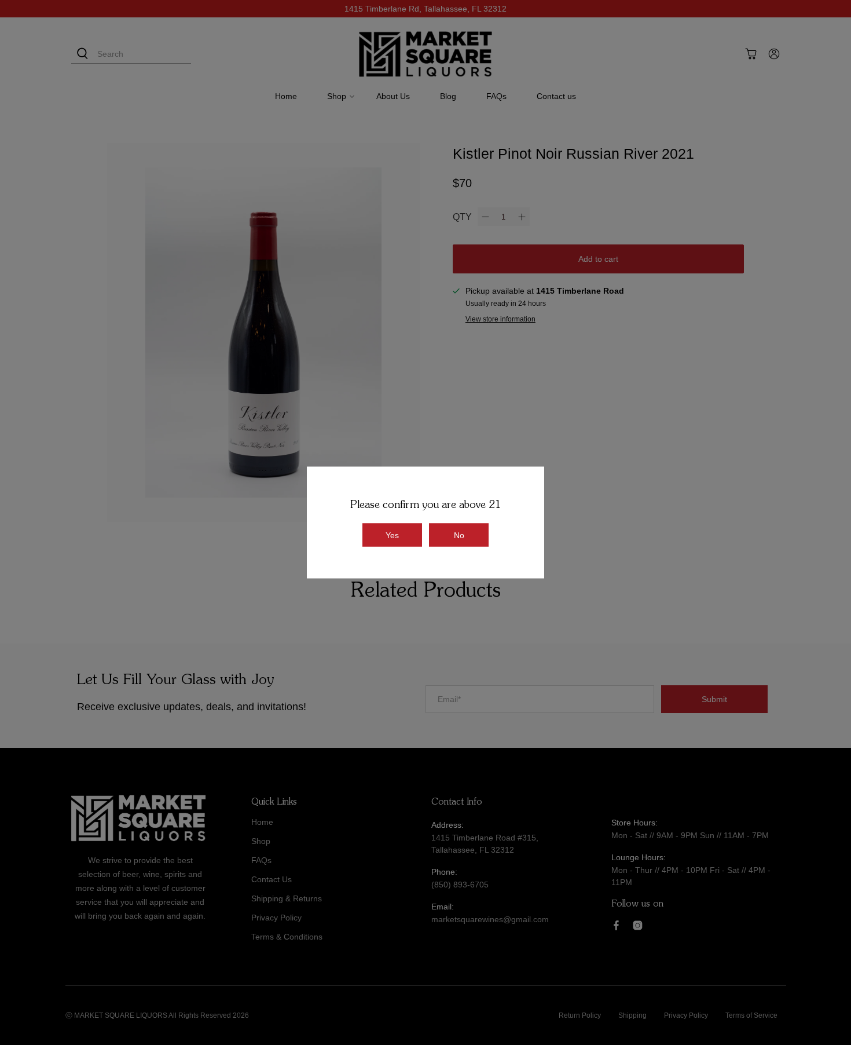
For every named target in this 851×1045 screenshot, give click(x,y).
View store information (500, 319)
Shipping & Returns (286, 898)
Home (286, 96)
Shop (336, 96)
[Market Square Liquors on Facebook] (616, 927)
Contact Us (271, 879)
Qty (462, 217)
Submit (714, 699)
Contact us (556, 96)
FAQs (496, 96)
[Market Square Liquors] (425, 54)
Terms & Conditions (286, 936)
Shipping (632, 1015)
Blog (448, 96)
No (459, 535)
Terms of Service (751, 1015)
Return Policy (580, 1015)
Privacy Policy (276, 917)
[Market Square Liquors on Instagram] (638, 927)
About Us (393, 96)
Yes (392, 535)
